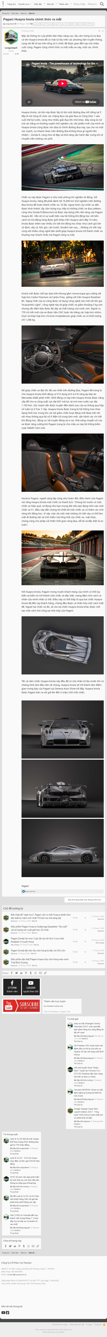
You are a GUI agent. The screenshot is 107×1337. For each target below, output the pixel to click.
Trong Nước (14, 1154)
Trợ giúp (89, 1324)
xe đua (81, 24)
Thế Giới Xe (78, 1041)
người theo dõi (30, 989)
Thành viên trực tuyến (55, 1001)
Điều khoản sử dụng (59, 1324)
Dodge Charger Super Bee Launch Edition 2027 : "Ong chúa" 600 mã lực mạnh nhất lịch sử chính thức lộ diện (88, 1113)
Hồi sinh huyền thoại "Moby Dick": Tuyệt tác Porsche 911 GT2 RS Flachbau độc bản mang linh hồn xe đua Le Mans (88, 1072)
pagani (36, 24)
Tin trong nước (10, 1134)
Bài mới (50, 4)
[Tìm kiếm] (102, 4)
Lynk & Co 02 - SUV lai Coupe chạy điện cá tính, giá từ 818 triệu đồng (25, 1161)
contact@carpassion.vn (16, 1274)
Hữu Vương (15, 945)
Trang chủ (11, 4)
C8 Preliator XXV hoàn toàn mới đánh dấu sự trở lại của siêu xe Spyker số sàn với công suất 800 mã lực (89, 1050)
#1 (103, 31)
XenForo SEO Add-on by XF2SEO (53, 1332)
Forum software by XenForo (53, 1330)
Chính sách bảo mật (76, 1324)
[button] (25, 4)
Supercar (14, 921)
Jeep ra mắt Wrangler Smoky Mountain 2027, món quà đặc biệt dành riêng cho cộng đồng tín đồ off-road (89, 1028)
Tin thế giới (72, 1019)
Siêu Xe (34, 921)
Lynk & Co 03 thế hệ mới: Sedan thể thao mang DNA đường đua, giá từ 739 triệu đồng (24, 1141)
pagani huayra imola (61, 24)
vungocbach (9, 24)
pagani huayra (46, 24)
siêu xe (74, 24)
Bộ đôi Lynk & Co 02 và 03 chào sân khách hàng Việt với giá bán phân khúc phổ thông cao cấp (24, 1199)
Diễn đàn (38, 4)
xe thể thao (90, 24)
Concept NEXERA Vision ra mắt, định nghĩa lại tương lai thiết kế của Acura (88, 1092)
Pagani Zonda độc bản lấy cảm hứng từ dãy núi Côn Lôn (38, 950)
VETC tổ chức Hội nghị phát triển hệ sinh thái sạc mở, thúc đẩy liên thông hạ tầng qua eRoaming (24, 1180)
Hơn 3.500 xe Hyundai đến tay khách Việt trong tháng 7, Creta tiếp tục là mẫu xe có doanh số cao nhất (24, 1220)
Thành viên (63, 4)
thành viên (12, 989)
